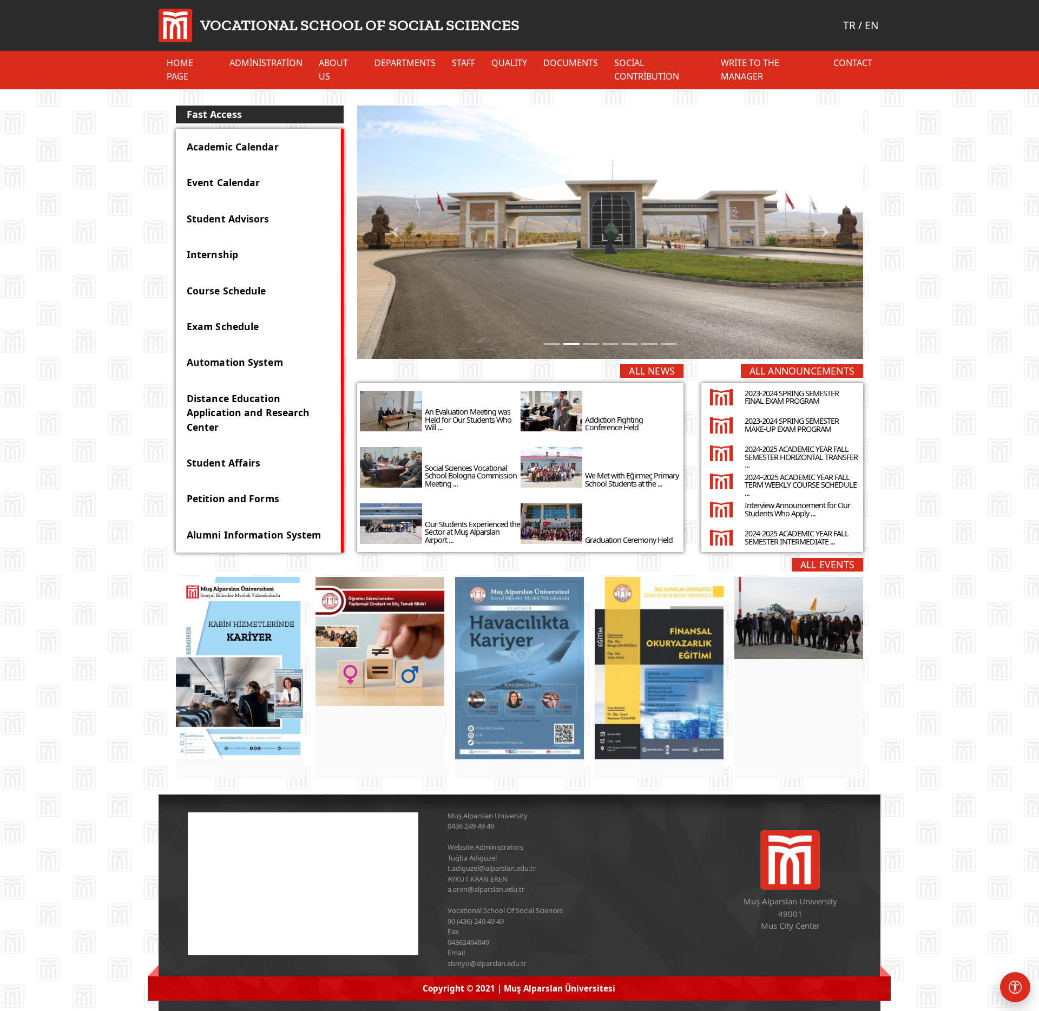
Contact (852, 63)
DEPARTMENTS (405, 63)
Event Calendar (223, 182)
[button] (395, 232)
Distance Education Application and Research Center (248, 413)
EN (871, 25)
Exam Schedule (223, 326)
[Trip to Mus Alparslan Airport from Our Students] (798, 618)
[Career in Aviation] (519, 668)
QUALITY (509, 63)
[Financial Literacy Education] (659, 668)
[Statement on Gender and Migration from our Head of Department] (379, 641)
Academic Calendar (233, 146)
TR (849, 25)
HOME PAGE (180, 69)
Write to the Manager (750, 69)
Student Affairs (224, 462)
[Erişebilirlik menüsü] (1015, 987)
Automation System (235, 362)
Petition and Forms (233, 498)
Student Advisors (228, 218)
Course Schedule (226, 290)
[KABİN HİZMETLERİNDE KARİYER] (240, 668)
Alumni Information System (254, 534)
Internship (212, 254)
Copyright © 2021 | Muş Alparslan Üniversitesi (519, 988)
